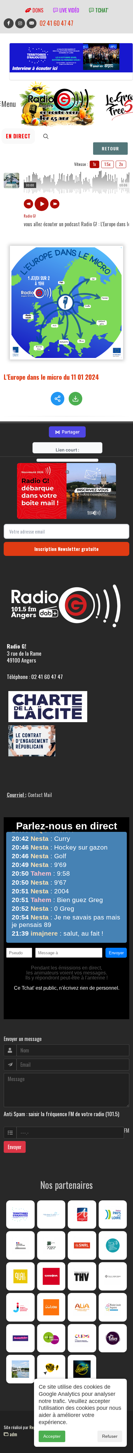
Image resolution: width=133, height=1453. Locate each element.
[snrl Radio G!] (81, 1245)
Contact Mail (40, 795)
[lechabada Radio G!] (51, 1276)
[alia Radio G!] (81, 1307)
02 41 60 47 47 (56, 23)
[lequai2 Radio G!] (20, 1276)
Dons (37, 10)
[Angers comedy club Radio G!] (81, 1369)
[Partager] (57, 399)
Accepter (52, 1436)
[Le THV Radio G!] (81, 1276)
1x (94, 164)
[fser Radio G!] (51, 1245)
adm (12, 1434)
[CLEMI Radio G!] (81, 1338)
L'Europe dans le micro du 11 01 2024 (51, 377)
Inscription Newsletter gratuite (66, 548)
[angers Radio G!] (81, 1214)
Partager (67, 432)
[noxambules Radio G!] (20, 1338)
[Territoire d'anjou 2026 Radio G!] (20, 1214)
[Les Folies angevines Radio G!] (112, 1338)
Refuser (110, 1436)
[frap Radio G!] (112, 1245)
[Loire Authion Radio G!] (20, 1369)
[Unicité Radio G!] (51, 1307)
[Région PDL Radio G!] (112, 1214)
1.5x (107, 164)
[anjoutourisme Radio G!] (51, 1338)
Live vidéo (68, 10)
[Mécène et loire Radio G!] (51, 1214)
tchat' (101, 10)
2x (121, 164)
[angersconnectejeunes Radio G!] (20, 1307)
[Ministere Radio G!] (20, 1245)
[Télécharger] (75, 399)
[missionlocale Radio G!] (112, 1307)
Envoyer (15, 1147)
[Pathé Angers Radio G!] (51, 1369)
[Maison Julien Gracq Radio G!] (112, 1276)
